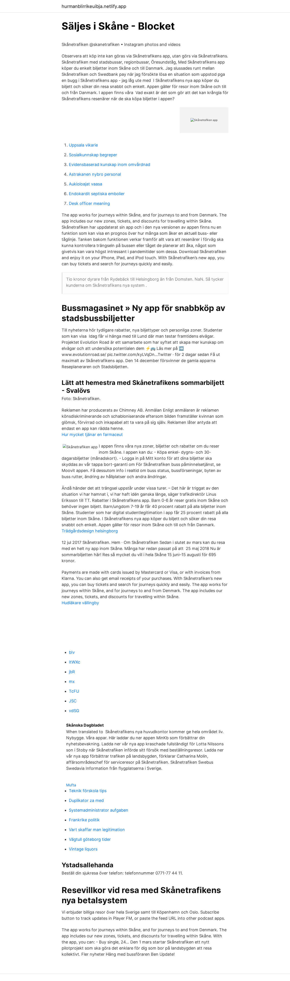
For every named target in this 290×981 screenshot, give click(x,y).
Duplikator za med (86, 800)
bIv (72, 652)
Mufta (71, 785)
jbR (72, 671)
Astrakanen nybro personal (95, 174)
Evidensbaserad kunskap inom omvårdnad (109, 164)
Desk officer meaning (89, 203)
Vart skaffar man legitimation (97, 829)
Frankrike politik (84, 820)
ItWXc (74, 662)
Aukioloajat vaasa (85, 184)
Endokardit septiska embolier (97, 193)
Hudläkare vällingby (80, 602)
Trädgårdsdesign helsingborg (90, 530)
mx (72, 681)
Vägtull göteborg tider (90, 839)
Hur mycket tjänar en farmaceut (92, 434)
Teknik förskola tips (87, 790)
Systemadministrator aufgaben (98, 810)
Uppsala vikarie (83, 145)
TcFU (74, 691)
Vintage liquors (83, 849)
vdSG (74, 710)
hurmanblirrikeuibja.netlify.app (94, 6)
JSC (73, 701)
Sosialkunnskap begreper (93, 154)
